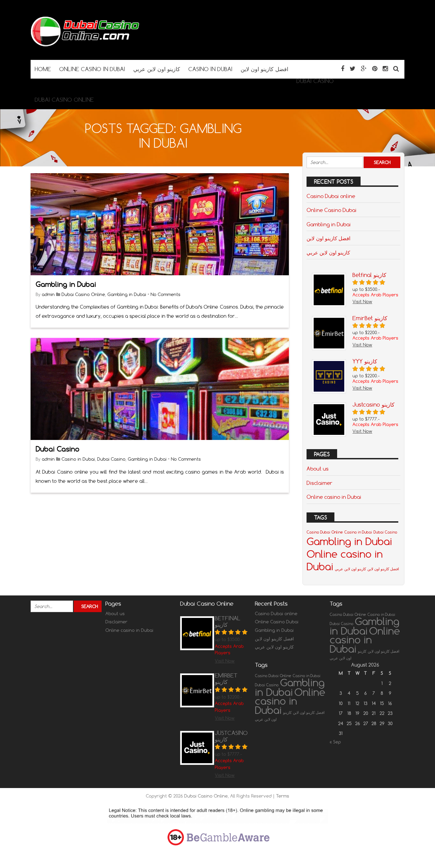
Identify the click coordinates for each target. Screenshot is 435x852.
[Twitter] (352, 68)
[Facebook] (342, 68)
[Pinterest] (374, 68)
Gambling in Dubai (66, 284)
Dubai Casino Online (83, 294)
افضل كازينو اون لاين (328, 238)
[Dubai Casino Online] (85, 46)
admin (48, 294)
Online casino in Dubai (334, 496)
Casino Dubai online (331, 196)
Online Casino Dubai (331, 210)
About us (318, 468)
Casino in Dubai (78, 459)
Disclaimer (319, 482)
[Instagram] (385, 68)
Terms (282, 796)
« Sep (335, 741)
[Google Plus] (364, 68)
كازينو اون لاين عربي (328, 252)
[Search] (396, 68)
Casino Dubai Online (325, 532)
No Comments (165, 294)
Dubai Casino (58, 449)
